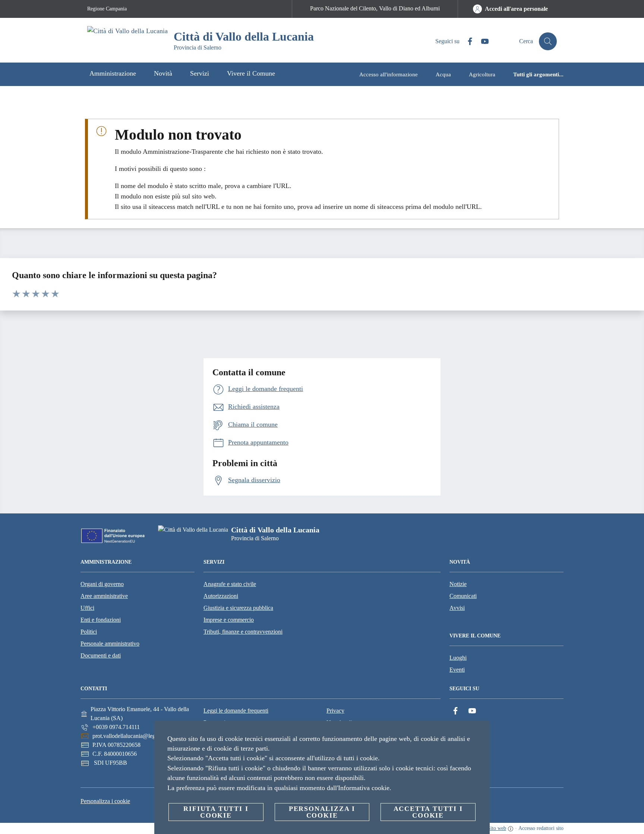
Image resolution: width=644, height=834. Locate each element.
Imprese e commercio (228, 620)
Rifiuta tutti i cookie (215, 812)
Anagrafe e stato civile (229, 584)
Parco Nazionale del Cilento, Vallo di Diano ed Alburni (375, 8)
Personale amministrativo (109, 643)
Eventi (457, 669)
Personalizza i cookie (105, 801)
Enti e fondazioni (100, 620)
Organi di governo (102, 584)
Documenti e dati (100, 655)
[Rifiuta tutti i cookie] (481, 732)
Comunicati (463, 596)
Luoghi (458, 658)
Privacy (335, 710)
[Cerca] (548, 41)
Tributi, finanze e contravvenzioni (242, 631)
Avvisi (457, 608)
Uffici (87, 608)
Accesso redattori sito (541, 828)
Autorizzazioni (220, 596)
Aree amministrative (104, 596)
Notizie (458, 584)
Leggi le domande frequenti (235, 710)
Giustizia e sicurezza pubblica (238, 608)
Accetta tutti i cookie (428, 812)
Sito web (496, 828)
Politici (88, 631)
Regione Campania (107, 9)
